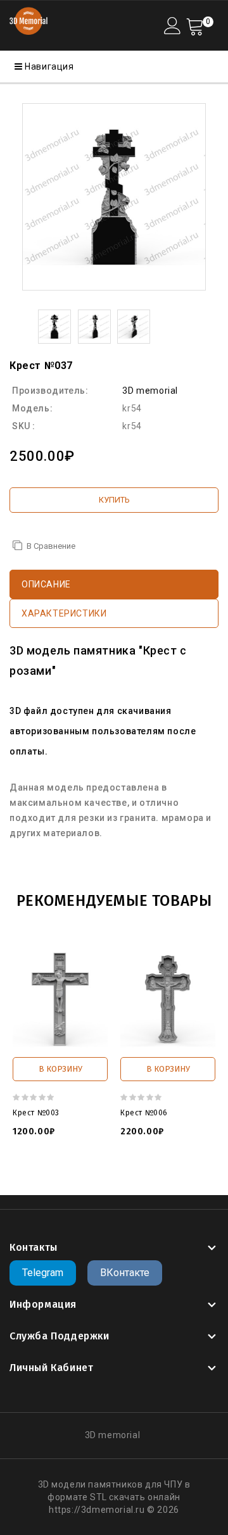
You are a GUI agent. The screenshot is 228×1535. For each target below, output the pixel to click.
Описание (46, 584)
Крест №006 (144, 1112)
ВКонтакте (124, 1273)
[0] (195, 26)
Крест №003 (36, 1112)
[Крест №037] (114, 197)
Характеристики (64, 613)
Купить (114, 499)
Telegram (42, 1273)
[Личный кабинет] (173, 26)
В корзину (60, 1069)
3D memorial (150, 390)
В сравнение (51, 546)
